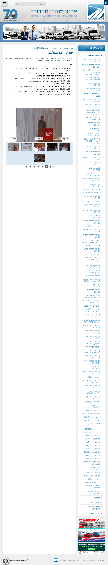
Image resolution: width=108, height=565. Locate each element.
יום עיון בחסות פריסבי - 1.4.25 (91, 106)
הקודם (64, 139)
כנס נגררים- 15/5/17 (92, 254)
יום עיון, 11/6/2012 (60, 52)
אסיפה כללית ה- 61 (92, 276)
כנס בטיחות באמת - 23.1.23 (92, 153)
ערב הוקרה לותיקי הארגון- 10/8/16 (93, 271)
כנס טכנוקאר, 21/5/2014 (95, 367)
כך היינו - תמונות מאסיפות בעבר (93, 492)
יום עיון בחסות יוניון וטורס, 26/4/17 (92, 266)
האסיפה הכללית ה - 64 (91, 193)
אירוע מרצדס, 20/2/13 (91, 417)
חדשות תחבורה (93, 502)
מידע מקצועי (96, 47)
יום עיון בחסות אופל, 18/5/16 (92, 291)
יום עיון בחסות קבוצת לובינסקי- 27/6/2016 (91, 280)
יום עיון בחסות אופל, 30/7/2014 (92, 356)
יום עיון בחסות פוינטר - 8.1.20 (91, 197)
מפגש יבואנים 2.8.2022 (94, 169)
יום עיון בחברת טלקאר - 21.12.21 (91, 180)
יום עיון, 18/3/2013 (92, 410)
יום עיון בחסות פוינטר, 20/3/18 (91, 230)
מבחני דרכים (94, 513)
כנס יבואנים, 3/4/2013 (91, 414)
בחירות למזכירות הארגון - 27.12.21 (93, 174)
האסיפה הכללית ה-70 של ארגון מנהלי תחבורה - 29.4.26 (91, 72)
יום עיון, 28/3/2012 (92, 445)
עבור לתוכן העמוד (54, 2)
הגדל (40, 139)
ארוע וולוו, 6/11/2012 (92, 432)
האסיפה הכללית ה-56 (91, 420)
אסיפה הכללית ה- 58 (92, 347)
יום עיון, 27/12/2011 (92, 449)
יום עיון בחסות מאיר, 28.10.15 (92, 332)
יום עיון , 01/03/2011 (92, 476)
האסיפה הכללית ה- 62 (91, 226)
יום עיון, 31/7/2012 (92, 439)
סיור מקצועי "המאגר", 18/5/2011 (91, 463)
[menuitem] (91, 275)
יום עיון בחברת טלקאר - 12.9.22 (91, 158)
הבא (14, 139)
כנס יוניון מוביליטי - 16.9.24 (92, 124)
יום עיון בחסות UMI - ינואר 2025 (92, 118)
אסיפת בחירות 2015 (92, 306)
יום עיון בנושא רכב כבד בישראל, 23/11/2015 (91, 321)
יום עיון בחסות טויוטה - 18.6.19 (91, 211)
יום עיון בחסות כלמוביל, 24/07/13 (93, 392)
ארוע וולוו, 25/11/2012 (91, 429)
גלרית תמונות (57, 48)
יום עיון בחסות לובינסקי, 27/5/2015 (92, 342)
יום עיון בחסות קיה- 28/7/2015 (92, 337)
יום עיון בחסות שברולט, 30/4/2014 (91, 373)
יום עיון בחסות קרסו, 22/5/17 (92, 250)
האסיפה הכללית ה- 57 (91, 377)
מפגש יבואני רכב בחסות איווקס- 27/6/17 (91, 241)
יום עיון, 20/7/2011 (92, 458)
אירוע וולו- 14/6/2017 (91, 246)
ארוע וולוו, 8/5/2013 (92, 402)
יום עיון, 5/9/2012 (93, 435)
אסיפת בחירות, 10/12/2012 (94, 425)
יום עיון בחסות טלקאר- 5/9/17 (91, 236)
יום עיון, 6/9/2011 (93, 455)
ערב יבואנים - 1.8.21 (92, 189)
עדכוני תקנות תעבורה (94, 508)
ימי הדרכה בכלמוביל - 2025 (91, 95)
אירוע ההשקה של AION (93, 89)
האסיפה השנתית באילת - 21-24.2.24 (92, 134)
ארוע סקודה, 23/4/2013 (95, 406)
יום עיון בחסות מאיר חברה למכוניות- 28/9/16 (92, 259)
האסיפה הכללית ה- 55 (91, 479)
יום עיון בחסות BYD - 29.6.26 (92, 60)
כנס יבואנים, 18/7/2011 (95, 468)
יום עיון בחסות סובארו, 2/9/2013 (91, 387)
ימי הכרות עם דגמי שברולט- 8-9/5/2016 (92, 296)
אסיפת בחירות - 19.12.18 (94, 216)
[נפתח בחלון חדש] (56, 560)
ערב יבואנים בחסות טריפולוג (92, 316)
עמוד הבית (68, 48)
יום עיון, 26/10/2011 (92, 452)
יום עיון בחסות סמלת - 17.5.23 (91, 147)
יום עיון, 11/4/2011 (92, 472)
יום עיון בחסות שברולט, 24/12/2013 (91, 381)
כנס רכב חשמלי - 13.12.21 (93, 185)
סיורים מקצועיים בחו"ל (91, 482)
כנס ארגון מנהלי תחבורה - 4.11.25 (93, 79)
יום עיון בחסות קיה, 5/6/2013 (92, 397)
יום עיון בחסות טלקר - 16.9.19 (91, 206)
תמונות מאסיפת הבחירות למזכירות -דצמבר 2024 (93, 112)
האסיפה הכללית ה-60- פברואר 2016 (91, 301)
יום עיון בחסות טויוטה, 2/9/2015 (91, 326)
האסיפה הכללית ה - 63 (91, 201)
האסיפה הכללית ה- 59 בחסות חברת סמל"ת (91, 310)
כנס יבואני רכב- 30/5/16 (94, 285)
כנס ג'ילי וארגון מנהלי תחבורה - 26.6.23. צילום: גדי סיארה (92, 141)
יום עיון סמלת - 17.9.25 (94, 84)
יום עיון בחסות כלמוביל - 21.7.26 (91, 66)
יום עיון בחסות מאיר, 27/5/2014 (92, 362)
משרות (97, 498)
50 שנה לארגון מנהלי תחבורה (92, 487)
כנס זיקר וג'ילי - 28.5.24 (94, 129)
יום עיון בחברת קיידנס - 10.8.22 (91, 163)
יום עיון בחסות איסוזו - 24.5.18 (91, 222)
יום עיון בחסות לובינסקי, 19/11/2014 (91, 351)
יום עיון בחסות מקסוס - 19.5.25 (91, 100)
